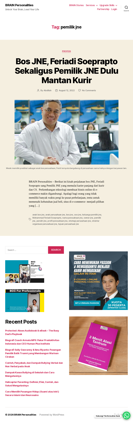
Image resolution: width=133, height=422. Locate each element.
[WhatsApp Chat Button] (126, 415)
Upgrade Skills (107, 5)
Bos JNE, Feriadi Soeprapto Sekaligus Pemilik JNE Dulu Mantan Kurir (66, 70)
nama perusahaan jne (72, 217)
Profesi (66, 51)
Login (114, 9)
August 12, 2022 (67, 90)
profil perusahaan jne (57, 221)
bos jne (69, 214)
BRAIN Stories (76, 5)
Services (90, 5)
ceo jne (77, 214)
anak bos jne (38, 214)
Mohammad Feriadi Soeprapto (46, 217)
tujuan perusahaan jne (68, 224)
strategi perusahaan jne (80, 221)
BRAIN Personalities (19, 5)
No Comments (89, 90)
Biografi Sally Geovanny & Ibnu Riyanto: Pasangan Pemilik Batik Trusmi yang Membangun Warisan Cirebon (33, 353)
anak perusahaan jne (55, 214)
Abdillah (47, 90)
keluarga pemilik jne (91, 214)
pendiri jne (41, 221)
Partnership (103, 9)
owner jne (88, 217)
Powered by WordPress (51, 414)
